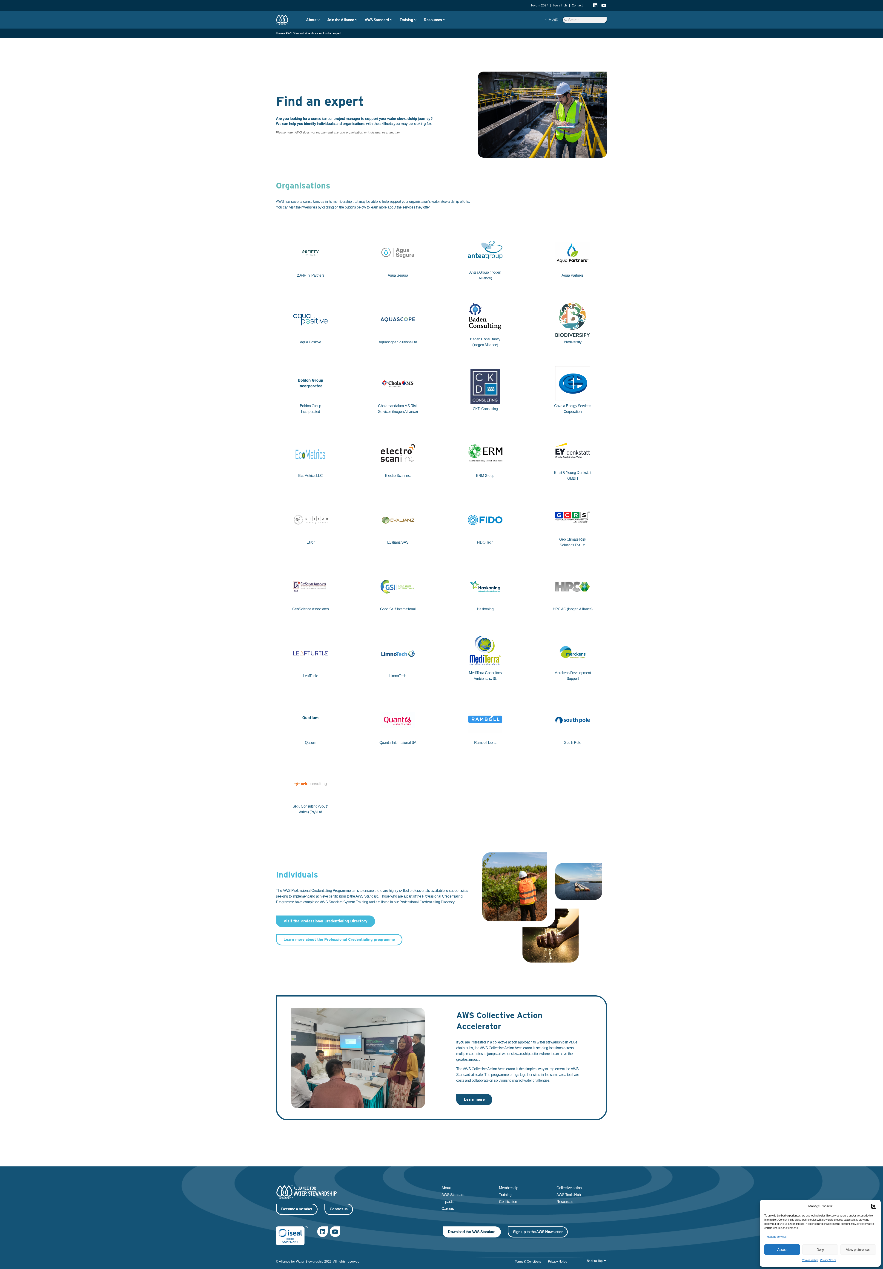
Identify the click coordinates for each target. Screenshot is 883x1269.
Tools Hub (560, 5)
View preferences (858, 1250)
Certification (313, 33)
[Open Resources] (444, 20)
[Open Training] (415, 20)
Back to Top (595, 1261)
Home (279, 33)
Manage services (776, 1236)
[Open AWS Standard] (391, 20)
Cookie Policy (810, 1260)
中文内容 (551, 20)
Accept (782, 1250)
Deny (820, 1250)
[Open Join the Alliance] (356, 20)
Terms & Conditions (528, 1261)
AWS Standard (295, 33)
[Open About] (319, 20)
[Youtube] (604, 5)
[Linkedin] (595, 5)
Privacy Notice (828, 1260)
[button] (874, 1206)
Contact (577, 5)
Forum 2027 (539, 5)
